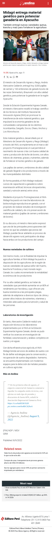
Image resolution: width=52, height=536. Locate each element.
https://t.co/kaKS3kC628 (18, 403)
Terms (34, 528)
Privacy (41, 528)
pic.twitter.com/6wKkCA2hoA (20, 406)
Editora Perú (14, 528)
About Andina (25, 528)
